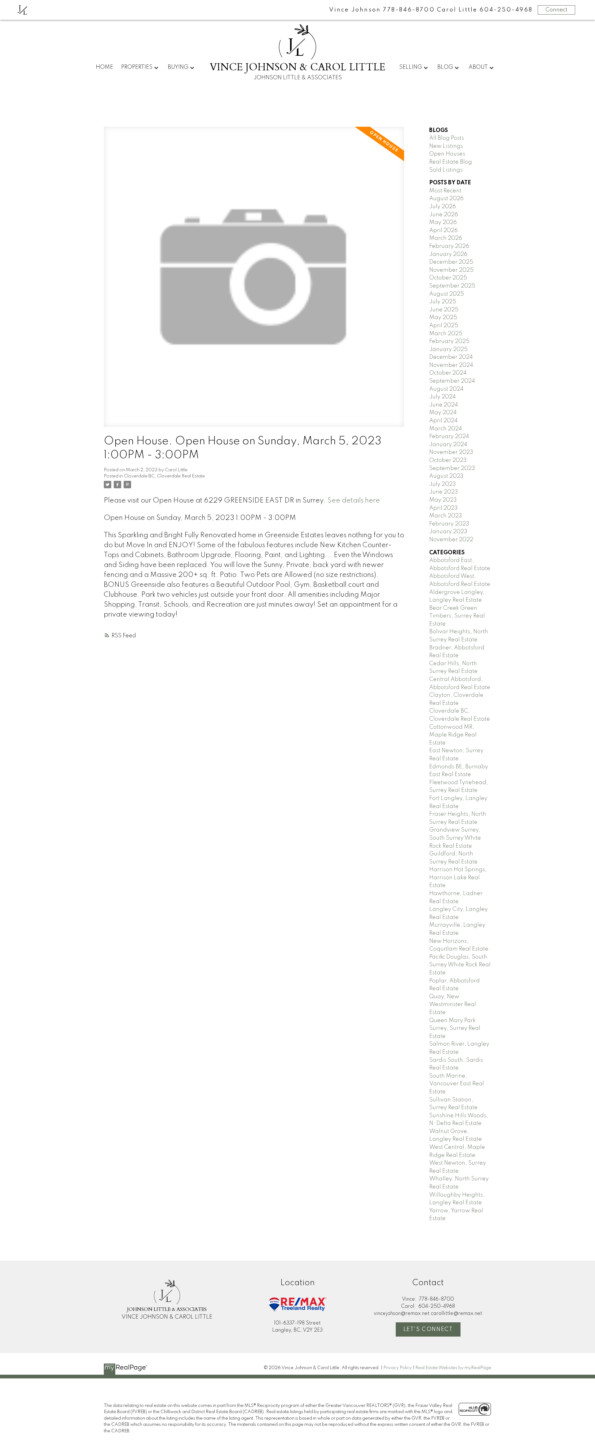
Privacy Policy (397, 1368)
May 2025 (443, 317)
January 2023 (448, 531)
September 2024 (452, 381)
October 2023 (448, 460)
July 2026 (442, 206)
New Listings (446, 146)
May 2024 (443, 412)
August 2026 (446, 198)
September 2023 (452, 468)
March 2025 (445, 333)
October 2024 (448, 373)
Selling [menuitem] (410, 67)
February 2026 (449, 246)
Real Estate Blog (450, 162)
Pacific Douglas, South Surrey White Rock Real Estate (460, 965)
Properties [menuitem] (136, 67)
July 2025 (442, 302)
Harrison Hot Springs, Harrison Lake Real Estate (458, 877)
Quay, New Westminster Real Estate (452, 1004)
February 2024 (449, 436)
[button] (428, 1329)
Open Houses (447, 154)
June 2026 (443, 214)
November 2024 (451, 365)
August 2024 (446, 389)
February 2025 (449, 341)
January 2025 (448, 349)
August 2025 (446, 294)
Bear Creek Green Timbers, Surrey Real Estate (457, 616)
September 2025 (452, 286)
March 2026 (445, 238)
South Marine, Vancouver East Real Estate (456, 1084)
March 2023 (445, 516)
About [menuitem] (478, 67)
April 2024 (443, 421)
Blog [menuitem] (445, 67)
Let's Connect (428, 1329)
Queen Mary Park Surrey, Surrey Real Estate (454, 1028)
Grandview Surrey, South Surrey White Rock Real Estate (455, 838)
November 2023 (451, 452)
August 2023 (446, 476)
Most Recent (445, 191)
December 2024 (451, 357)
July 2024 (442, 397)
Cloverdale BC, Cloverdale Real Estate (164, 476)
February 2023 (449, 524)
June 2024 (443, 405)
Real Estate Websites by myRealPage (453, 1368)
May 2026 (443, 222)
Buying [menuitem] (178, 67)
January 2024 (448, 444)
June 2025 (443, 310)
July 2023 (442, 484)
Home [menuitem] (104, 67)
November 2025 (451, 270)
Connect (556, 10)
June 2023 (443, 492)
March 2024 (445, 429)
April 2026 (443, 230)
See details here (353, 500)
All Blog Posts (446, 138)
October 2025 (448, 278)
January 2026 (448, 254)
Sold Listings (446, 170)
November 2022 (451, 540)
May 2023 (443, 500)
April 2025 (443, 325)
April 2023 (443, 508)
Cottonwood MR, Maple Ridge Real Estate (453, 735)
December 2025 (451, 262)
